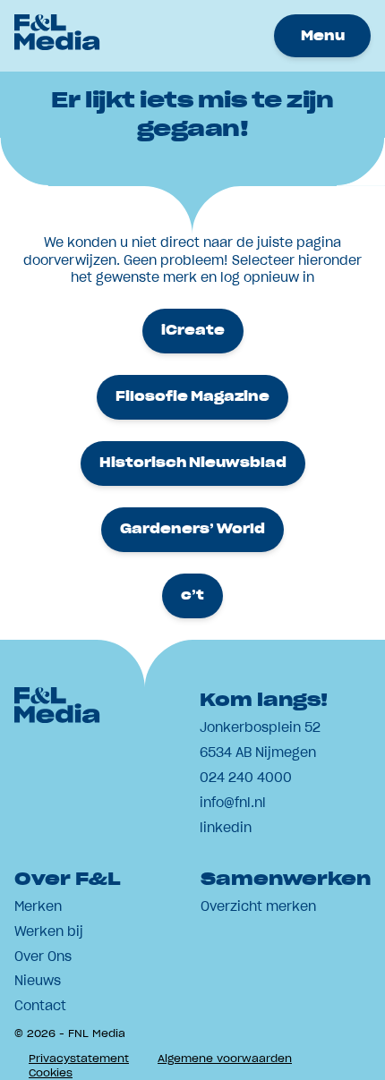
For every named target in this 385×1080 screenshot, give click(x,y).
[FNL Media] (57, 44)
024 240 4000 (246, 778)
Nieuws (37, 981)
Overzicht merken (258, 906)
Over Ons (43, 956)
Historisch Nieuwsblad (193, 463)
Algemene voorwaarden (225, 1058)
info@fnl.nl (233, 803)
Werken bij (48, 931)
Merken (38, 906)
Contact (40, 1006)
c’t (192, 595)
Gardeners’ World (192, 529)
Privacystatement (79, 1058)
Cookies (51, 1072)
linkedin (226, 828)
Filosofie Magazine (193, 396)
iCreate (193, 330)
